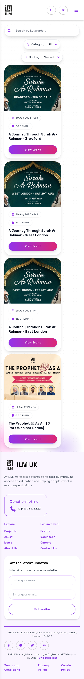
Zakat (8, 537)
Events (45, 531)
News (8, 542)
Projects (10, 531)
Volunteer (47, 537)
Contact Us (48, 548)
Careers (45, 542)
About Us (11, 548)
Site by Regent (48, 657)
